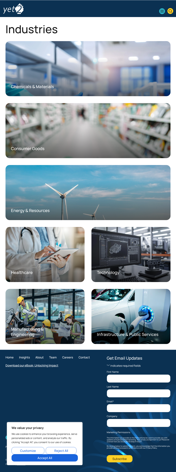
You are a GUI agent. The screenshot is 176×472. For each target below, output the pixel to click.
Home (10, 357)
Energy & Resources (30, 210)
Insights (24, 357)
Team (53, 357)
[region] (44, 443)
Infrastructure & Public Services (127, 334)
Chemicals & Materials (32, 86)
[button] (162, 11)
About (39, 357)
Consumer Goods (28, 148)
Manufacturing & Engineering (27, 331)
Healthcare (22, 272)
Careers (67, 357)
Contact (84, 357)
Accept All (44, 458)
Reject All (61, 451)
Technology (108, 272)
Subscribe (119, 459)
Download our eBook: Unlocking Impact (32, 365)
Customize (28, 451)
